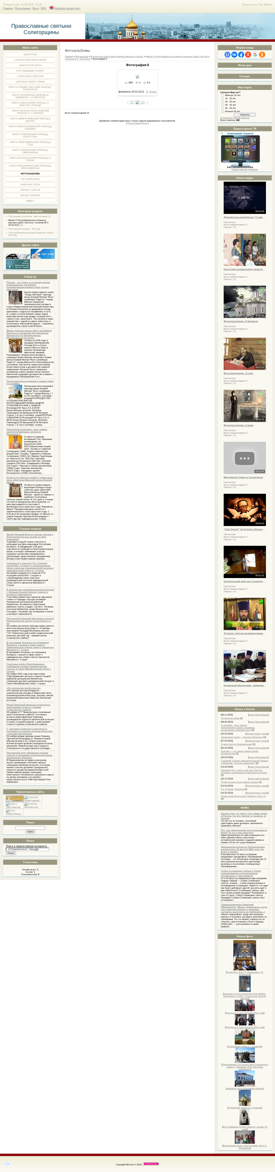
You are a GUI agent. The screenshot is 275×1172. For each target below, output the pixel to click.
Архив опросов (241, 118)
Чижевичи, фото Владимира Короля (244, 1088)
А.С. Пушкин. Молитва (232, 789)
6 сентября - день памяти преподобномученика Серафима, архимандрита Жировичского (238, 727)
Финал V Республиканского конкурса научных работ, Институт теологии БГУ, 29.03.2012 (28, 222)
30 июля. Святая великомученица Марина (245, 633)
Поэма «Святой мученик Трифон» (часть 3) (243, 796)
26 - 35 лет (230, 101)
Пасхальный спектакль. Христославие (28, 216)
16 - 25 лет (230, 98)
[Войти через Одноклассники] (262, 55)
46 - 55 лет (230, 108)
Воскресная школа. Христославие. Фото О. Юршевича (245, 1146)
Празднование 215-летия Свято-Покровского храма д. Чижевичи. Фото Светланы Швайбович (245, 1067)
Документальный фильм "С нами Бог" (245, 217)
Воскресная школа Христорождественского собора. (117, 56)
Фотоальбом (81, 56)
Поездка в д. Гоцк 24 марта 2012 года (245, 1013)
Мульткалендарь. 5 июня (238, 425)
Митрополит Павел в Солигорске (243, 477)
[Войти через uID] (227, 55)
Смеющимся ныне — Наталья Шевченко (242, 737)
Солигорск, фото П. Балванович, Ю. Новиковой (245, 973)
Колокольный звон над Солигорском (245, 581)
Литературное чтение (257, 733)
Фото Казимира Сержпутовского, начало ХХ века (245, 1128)
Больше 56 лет (232, 111)
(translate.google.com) (67, 8)
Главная (8, 8)
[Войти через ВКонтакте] (234, 55)
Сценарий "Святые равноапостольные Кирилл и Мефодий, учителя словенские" (244, 761)
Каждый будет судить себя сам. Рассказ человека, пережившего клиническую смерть (244, 771)
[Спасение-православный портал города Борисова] (33, 801)
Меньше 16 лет (233, 95)
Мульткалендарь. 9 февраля (241, 321)
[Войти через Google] (255, 54)
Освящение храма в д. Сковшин (244, 1046)
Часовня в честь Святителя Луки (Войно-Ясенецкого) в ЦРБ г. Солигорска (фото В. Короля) (244, 996)
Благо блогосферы (258, 715)
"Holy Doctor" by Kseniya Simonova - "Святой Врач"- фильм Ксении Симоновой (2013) (245, 529)
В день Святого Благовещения (236, 744)
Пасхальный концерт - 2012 (22, 229)
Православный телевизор (245, 169)
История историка (230, 718)
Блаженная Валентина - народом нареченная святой (245, 685)
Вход (35, 8)
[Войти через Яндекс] (248, 55)
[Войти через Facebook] (241, 55)
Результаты (226, 118)
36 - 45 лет (230, 105)
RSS (43, 8)
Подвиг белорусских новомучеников (239, 782)
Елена (153, 91)
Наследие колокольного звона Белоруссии (245, 269)
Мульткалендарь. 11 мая (238, 373)
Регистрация (22, 8)
